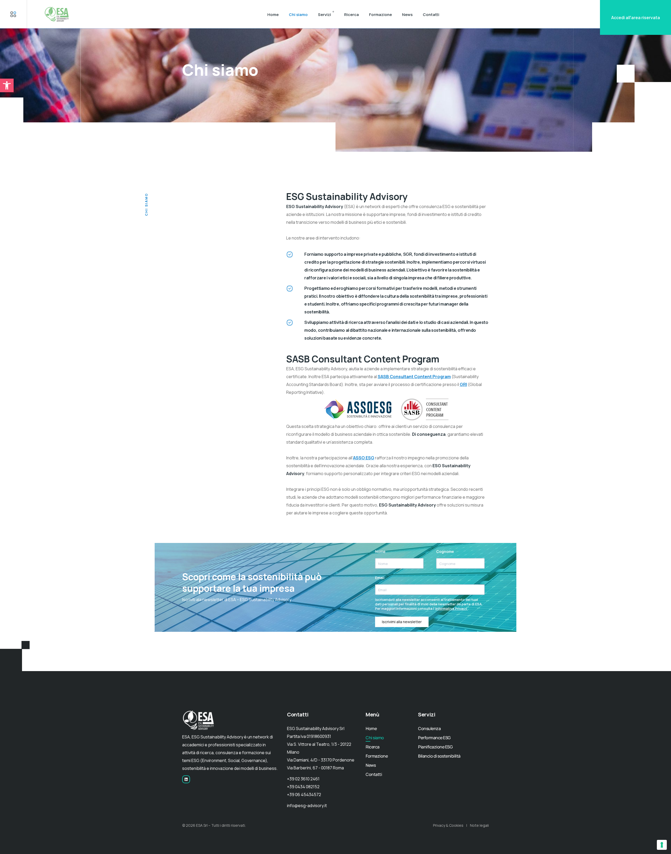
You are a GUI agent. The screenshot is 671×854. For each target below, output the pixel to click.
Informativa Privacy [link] (451, 608)
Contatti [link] (431, 14)
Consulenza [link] (429, 728)
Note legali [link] (479, 825)
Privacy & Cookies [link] (448, 825)
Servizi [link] (324, 14)
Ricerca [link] (351, 14)
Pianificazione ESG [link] (435, 747)
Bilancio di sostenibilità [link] (439, 756)
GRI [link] (463, 384)
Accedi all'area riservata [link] (635, 17)
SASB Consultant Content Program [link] (414, 376)
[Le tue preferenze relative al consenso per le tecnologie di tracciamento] (662, 845)
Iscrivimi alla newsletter (402, 621)
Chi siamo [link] (298, 14)
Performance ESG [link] (434, 738)
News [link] (407, 14)
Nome (380, 551)
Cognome (445, 551)
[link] (7, 85)
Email (380, 577)
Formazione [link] (380, 14)
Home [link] (273, 14)
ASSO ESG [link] (363, 458)
